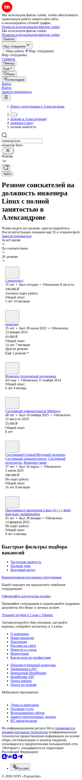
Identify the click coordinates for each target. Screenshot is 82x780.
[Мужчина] (12, 272)
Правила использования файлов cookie (31, 35)
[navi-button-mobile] (6, 97)
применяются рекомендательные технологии (38, 730)
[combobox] (22, 141)
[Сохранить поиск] (6, 168)
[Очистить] (8, 150)
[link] (9, 74)
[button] (6, 84)
